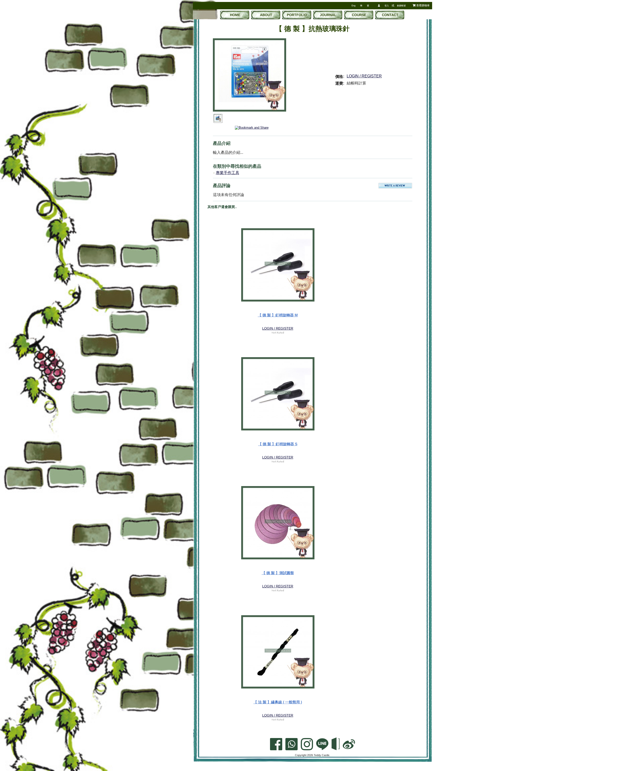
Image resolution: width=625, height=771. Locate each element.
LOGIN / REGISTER (364, 76)
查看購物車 (423, 5)
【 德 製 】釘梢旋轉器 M (278, 315)
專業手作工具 (227, 173)
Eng (353, 5)
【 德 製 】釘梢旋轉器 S (277, 444)
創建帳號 (401, 5)
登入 (387, 5)
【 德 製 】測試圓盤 (278, 573)
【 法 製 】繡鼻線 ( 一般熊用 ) (277, 702)
